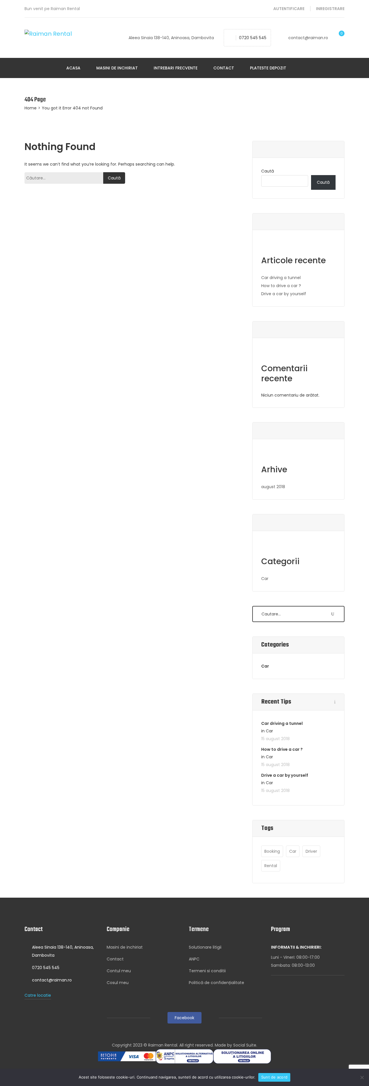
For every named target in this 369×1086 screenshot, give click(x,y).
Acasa (73, 68)
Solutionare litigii (205, 947)
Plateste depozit (268, 68)
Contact (223, 68)
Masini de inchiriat (117, 68)
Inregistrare (330, 9)
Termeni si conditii (207, 971)
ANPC (194, 959)
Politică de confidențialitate (216, 982)
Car (264, 578)
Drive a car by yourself (283, 294)
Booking (272, 851)
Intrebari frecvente (175, 68)
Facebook (184, 1018)
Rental (270, 866)
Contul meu (119, 971)
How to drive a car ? (281, 286)
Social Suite (244, 1045)
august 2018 (273, 487)
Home (31, 108)
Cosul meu (118, 982)
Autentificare (288, 9)
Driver (311, 851)
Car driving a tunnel (281, 277)
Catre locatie (38, 995)
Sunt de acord (274, 1077)
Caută (267, 171)
